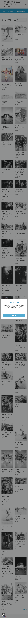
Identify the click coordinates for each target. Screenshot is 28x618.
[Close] (25, 301)
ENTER (14, 315)
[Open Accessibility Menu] (3, 614)
